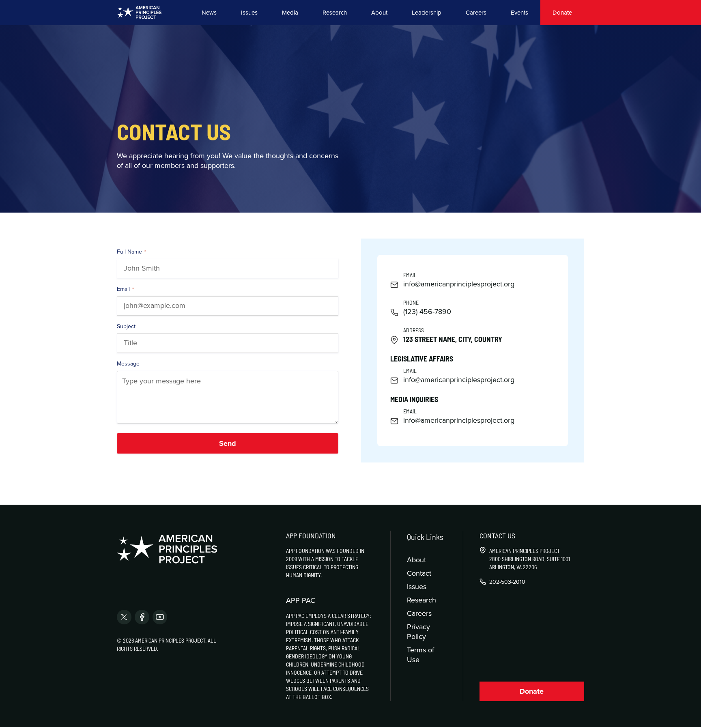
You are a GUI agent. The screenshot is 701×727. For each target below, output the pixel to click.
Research (335, 12)
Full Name (131, 251)
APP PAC (300, 600)
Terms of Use (420, 655)
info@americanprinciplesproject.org (458, 284)
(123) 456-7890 (427, 311)
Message (128, 363)
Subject (126, 326)
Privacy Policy (418, 631)
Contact (419, 573)
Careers (476, 12)
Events (519, 12)
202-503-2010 (507, 582)
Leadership (426, 12)
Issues (249, 12)
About (379, 12)
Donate (562, 12)
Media (290, 12)
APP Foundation (311, 535)
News (209, 12)
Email (125, 289)
